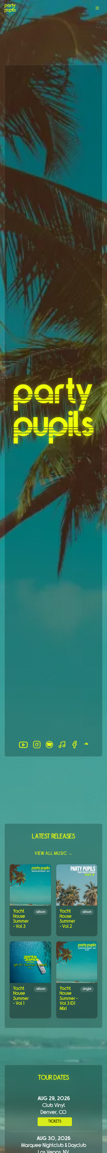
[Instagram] (37, 745)
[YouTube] (23, 745)
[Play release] (30, 885)
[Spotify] (49, 745)
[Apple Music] (62, 745)
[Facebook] (74, 745)
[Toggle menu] (97, 8)
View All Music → (53, 854)
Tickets (54, 1121)
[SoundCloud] (86, 745)
